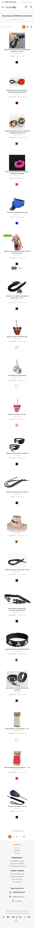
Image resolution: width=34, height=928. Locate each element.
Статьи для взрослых (17, 874)
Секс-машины (17, 882)
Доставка (17, 850)
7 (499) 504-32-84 (18, 892)
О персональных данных (17, 866)
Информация (17, 858)
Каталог (17, 848)
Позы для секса (17, 879)
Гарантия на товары (17, 863)
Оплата (17, 853)
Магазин (17, 845)
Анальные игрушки (17, 876)
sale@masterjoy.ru (18, 897)
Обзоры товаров (17, 871)
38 (24, 837)
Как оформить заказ (17, 861)
